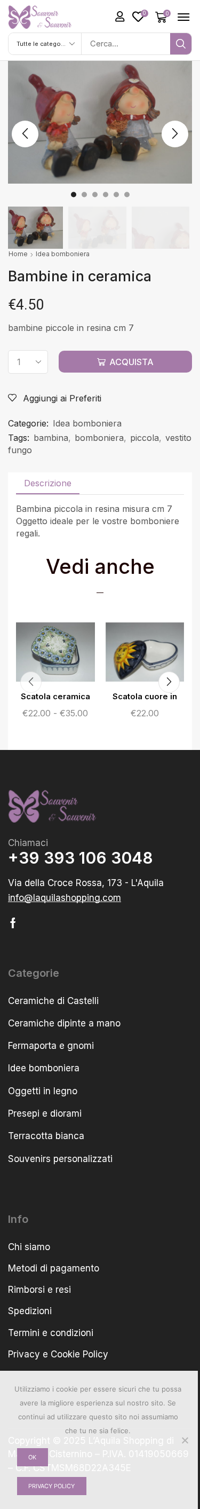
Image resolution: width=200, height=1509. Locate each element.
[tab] (47, 483)
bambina (51, 437)
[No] (184, 1440)
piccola (144, 437)
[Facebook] (13, 923)
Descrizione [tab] (47, 483)
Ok (32, 1457)
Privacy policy (51, 1486)
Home (18, 254)
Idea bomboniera (63, 254)
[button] (120, 16)
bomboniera (99, 437)
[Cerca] (180, 43)
